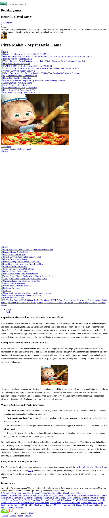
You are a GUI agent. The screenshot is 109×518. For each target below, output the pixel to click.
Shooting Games (47, 498)
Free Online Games (9, 495)
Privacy (28, 516)
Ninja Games (86, 502)
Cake (19, 493)
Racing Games (76, 495)
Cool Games (52, 500)
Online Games (17, 507)
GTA (64, 502)
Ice (67, 493)
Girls (8, 312)
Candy (24, 493)
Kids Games (12, 502)
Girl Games (88, 495)
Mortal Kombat (14, 505)
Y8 (80, 500)
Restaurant (72, 493)
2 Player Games (72, 498)
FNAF (75, 500)
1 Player (4, 493)
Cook (29, 493)
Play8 (8, 309)
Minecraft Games (61, 505)
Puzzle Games (45, 495)
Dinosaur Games (73, 502)
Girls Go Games (65, 500)
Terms (20, 516)
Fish (41, 493)
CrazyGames (91, 500)
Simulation (81, 493)
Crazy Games (18, 500)
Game (49, 493)
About (5, 516)
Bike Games (88, 505)
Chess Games (55, 502)
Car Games (18, 498)
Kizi (37, 495)
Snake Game (30, 500)
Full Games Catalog (26, 495)
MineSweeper (40, 505)
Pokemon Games (42, 502)
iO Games (83, 498)
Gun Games (60, 498)
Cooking (35, 493)
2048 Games (41, 500)
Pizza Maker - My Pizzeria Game (93, 467)
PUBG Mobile (27, 505)
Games (55, 493)
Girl (60, 493)
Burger (14, 493)
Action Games (7, 498)
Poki (84, 500)
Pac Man (50, 505)
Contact (13, 516)
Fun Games (6, 507)
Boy (10, 493)
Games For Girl (100, 495)
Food (45, 493)
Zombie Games (75, 505)
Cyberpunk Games (26, 502)
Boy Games (93, 498)
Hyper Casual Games (61, 495)
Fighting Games (100, 505)
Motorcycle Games (32, 498)
